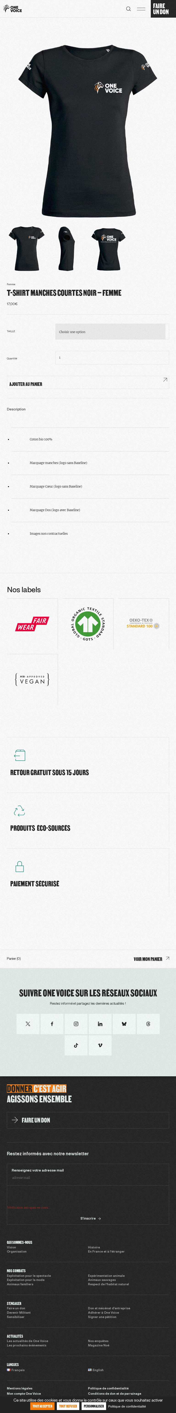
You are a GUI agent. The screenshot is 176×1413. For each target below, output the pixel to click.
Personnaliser (94, 1406)
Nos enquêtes (98, 1341)
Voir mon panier (148, 959)
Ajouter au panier (25, 384)
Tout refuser (68, 1406)
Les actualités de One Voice (27, 1341)
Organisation (17, 1251)
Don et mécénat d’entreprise (109, 1308)
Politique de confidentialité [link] (127, 1406)
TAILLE (11, 331)
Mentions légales (19, 1388)
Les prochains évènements (26, 1345)
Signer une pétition (102, 1317)
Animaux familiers (20, 1284)
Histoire (94, 1247)
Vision (11, 1247)
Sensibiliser (16, 1317)
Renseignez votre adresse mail (38, 1170)
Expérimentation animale (106, 1276)
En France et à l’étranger (106, 1251)
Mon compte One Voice (24, 1394)
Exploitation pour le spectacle (29, 1276)
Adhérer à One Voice (103, 1313)
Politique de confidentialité (108, 1388)
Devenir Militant (19, 1313)
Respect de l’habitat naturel (108, 1284)
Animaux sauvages (102, 1280)
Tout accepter (42, 1406)
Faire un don (16, 1308)
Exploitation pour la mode (25, 1280)
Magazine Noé (98, 1345)
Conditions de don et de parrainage (114, 1394)
